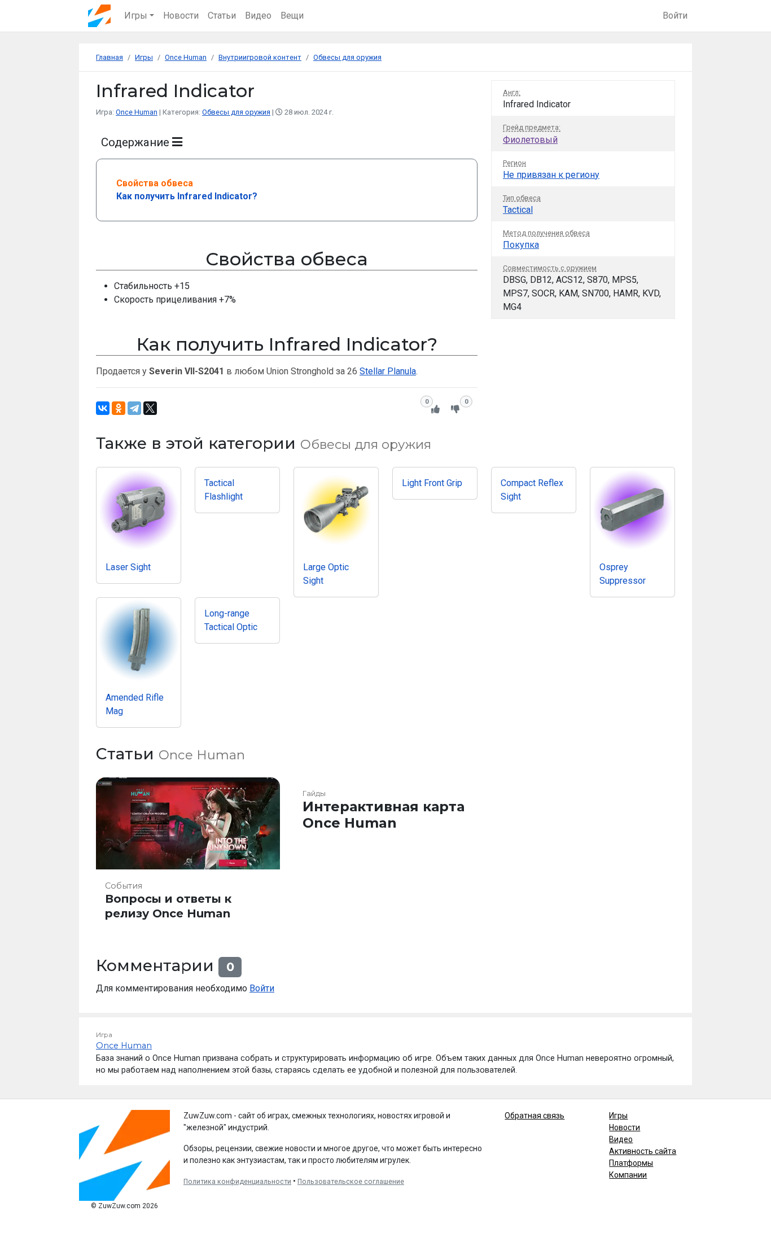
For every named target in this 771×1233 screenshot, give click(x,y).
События (123, 886)
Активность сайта (642, 1151)
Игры (618, 1115)
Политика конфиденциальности (237, 1182)
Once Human (136, 112)
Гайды (314, 793)
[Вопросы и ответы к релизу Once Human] (188, 854)
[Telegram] (134, 408)
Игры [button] (135, 15)
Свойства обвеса (154, 183)
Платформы (631, 1163)
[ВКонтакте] (102, 408)
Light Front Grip (432, 483)
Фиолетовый (530, 139)
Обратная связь (534, 1115)
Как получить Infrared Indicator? (186, 196)
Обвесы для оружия (236, 112)
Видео (258, 15)
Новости (181, 15)
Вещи (292, 15)
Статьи (222, 15)
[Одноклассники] (118, 408)
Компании (628, 1174)
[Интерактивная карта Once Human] (385, 854)
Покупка (521, 244)
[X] (150, 408)
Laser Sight (128, 567)
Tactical (518, 209)
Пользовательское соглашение (350, 1182)
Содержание (136, 142)
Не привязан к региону (551, 174)
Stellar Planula (388, 371)
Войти (675, 15)
